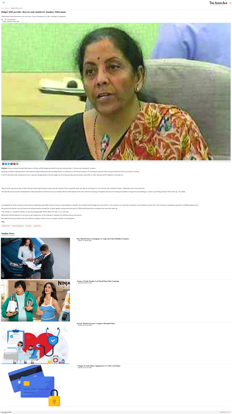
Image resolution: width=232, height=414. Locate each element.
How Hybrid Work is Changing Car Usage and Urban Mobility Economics (103, 239)
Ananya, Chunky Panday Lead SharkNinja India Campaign (98, 281)
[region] (116, 181)
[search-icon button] (230, 3)
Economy (29, 226)
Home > (3, 8)
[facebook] (3, 163)
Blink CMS (227, 412)
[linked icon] (9, 163)
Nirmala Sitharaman (18, 226)
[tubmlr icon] (12, 163)
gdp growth (37, 226)
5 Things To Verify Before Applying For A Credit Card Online (98, 366)
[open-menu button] (3, 3)
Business (8, 8)
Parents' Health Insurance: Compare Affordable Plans (96, 323)
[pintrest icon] (15, 163)
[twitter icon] (6, 163)
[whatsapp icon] (17, 163)
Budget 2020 (6, 226)
